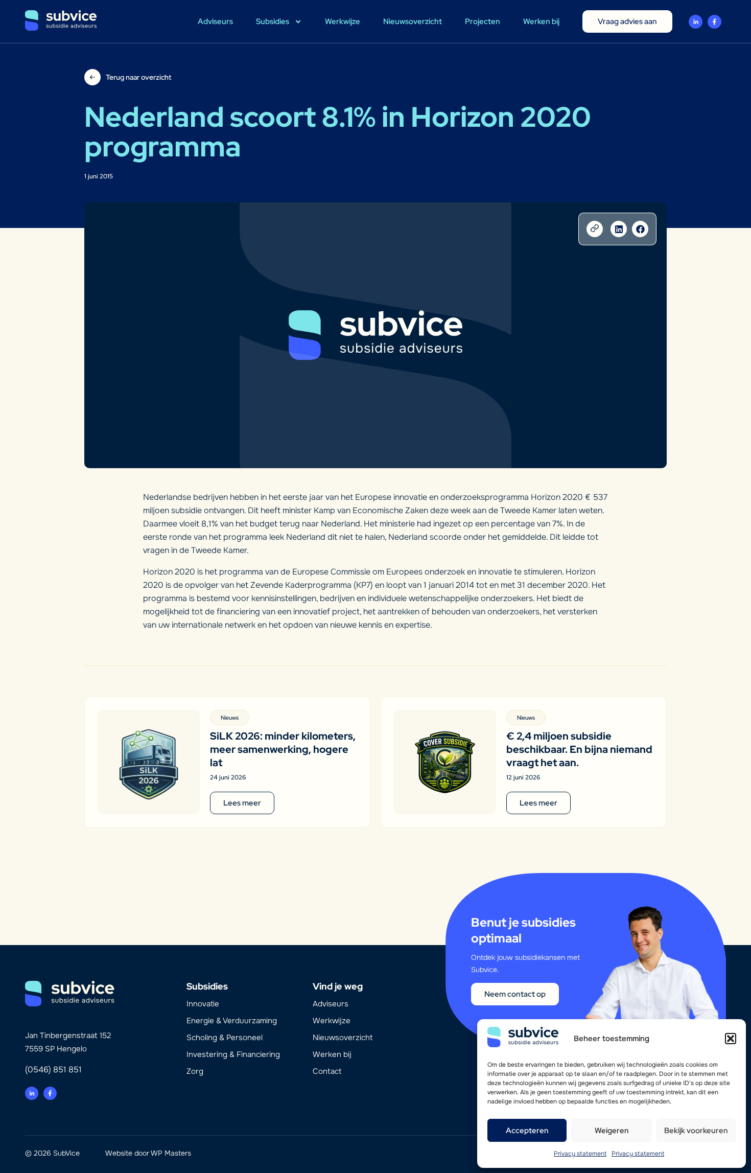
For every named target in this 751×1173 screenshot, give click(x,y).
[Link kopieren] (594, 229)
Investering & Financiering (233, 1054)
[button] (730, 1038)
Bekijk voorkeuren (696, 1130)
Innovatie (202, 1003)
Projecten (482, 21)
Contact (327, 1071)
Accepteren (527, 1130)
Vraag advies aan (627, 21)
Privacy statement (580, 1153)
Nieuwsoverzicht (412, 21)
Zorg (194, 1071)
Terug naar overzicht (138, 77)
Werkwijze (342, 21)
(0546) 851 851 (53, 1069)
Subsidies (272, 21)
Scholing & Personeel (224, 1037)
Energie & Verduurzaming (231, 1020)
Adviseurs (215, 21)
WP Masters (171, 1153)
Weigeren (612, 1130)
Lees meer (242, 803)
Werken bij (541, 21)
